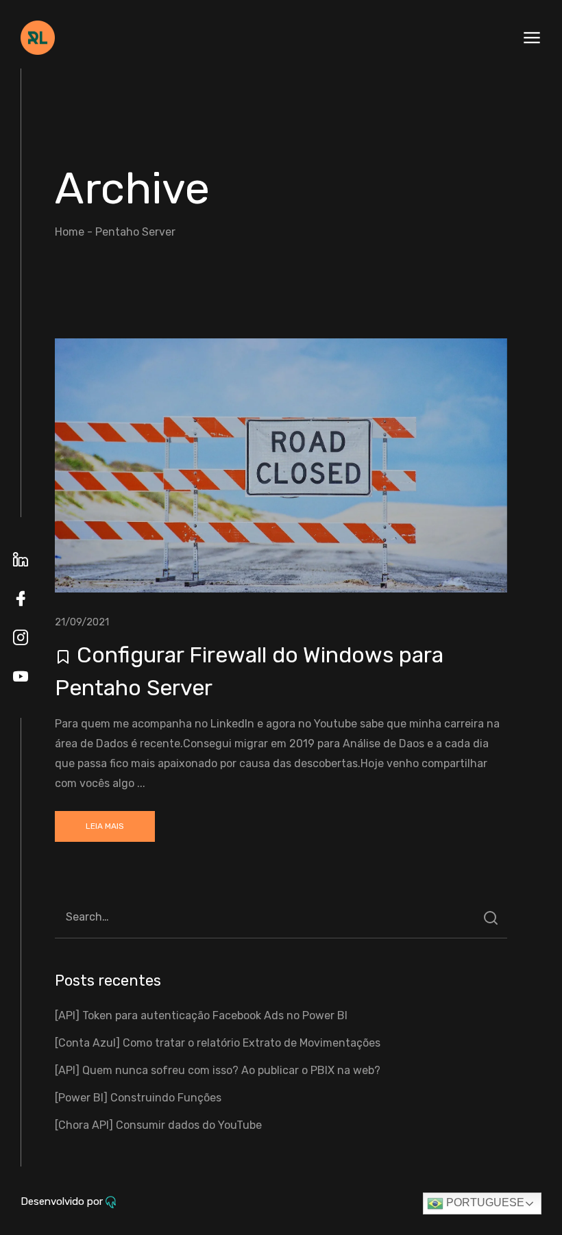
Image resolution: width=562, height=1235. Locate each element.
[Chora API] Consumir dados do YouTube (158, 1125)
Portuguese (483, 1202)
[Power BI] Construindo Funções (138, 1097)
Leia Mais (105, 826)
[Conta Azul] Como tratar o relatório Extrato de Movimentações (217, 1042)
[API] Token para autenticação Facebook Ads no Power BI (201, 1015)
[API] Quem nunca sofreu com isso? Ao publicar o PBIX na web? (217, 1070)
